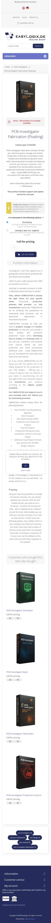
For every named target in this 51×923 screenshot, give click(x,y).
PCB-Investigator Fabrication (18, 150)
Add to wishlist (18, 618)
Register (16, 17)
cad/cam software (16, 837)
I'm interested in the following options (25, 217)
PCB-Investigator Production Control (23, 795)
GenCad (24, 443)
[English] (23, 8)
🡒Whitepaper (25, 186)
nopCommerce (29, 919)
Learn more (25, 470)
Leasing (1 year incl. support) (27, 230)
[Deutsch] (27, 8)
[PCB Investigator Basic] (25, 587)
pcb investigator (24, 833)
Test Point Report (28, 428)
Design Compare (28, 446)
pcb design (34, 837)
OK (25, 465)
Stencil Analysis (27, 416)
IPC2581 (35, 443)
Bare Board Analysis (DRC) (27, 419)
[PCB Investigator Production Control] (25, 772)
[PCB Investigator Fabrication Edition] (25, 710)
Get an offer (27, 254)
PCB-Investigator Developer (19, 610)
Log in (24, 17)
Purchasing (27, 222)
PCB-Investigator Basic (17, 672)
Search (38, 46)
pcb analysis (23, 842)
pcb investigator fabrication (24, 847)
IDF (29, 443)
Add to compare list (10, 618)
